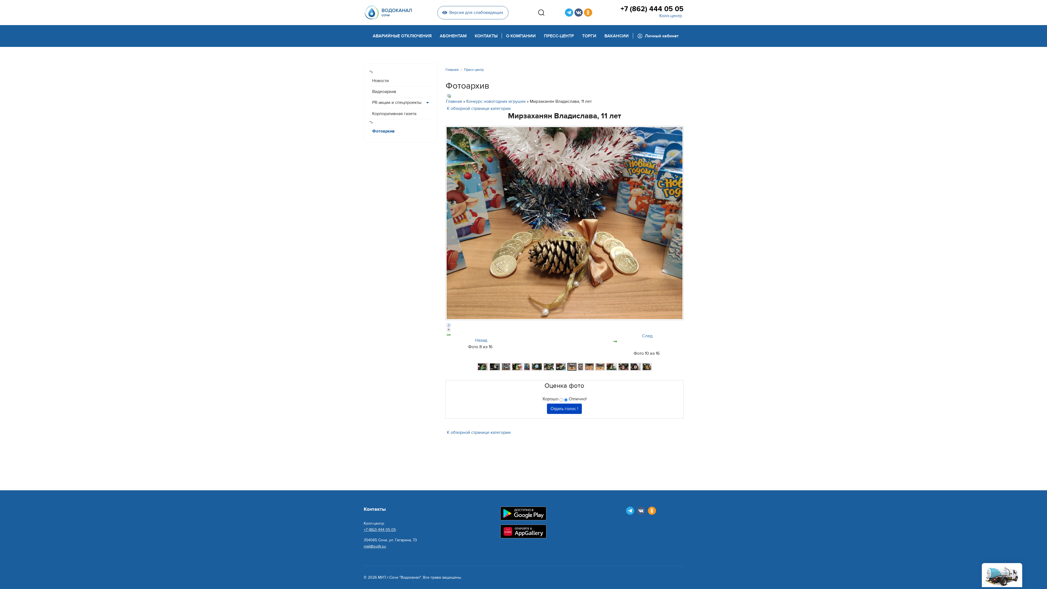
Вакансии (616, 36)
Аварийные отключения (402, 36)
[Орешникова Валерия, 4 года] (600, 367)
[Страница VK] (578, 12)
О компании (521, 36)
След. (648, 336)
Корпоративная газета (394, 113)
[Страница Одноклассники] (588, 12)
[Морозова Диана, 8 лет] (580, 367)
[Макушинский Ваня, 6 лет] (536, 367)
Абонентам (453, 36)
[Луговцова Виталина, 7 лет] (517, 367)
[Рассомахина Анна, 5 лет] (647, 367)
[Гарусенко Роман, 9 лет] (494, 367)
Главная (454, 101)
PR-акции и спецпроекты (396, 102)
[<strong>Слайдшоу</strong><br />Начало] (564, 325)
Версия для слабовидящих (476, 12)
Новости (380, 80)
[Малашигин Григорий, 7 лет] (548, 367)
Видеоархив (384, 91)
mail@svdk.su (375, 546)
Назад (481, 340)
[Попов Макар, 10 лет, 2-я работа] (623, 367)
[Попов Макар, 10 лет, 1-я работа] (611, 367)
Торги (589, 36)
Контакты (486, 36)
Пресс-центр (559, 36)
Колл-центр (670, 16)
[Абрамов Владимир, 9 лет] (482, 367)
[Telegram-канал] (569, 12)
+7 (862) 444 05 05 (652, 9)
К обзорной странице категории (479, 108)
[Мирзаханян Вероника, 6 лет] (560, 367)
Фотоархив (383, 131)
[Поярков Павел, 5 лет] (635, 367)
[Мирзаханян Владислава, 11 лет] (571, 367)
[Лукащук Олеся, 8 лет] (527, 367)
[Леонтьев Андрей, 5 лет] (506, 367)
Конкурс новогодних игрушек (496, 101)
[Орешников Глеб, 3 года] (589, 367)
